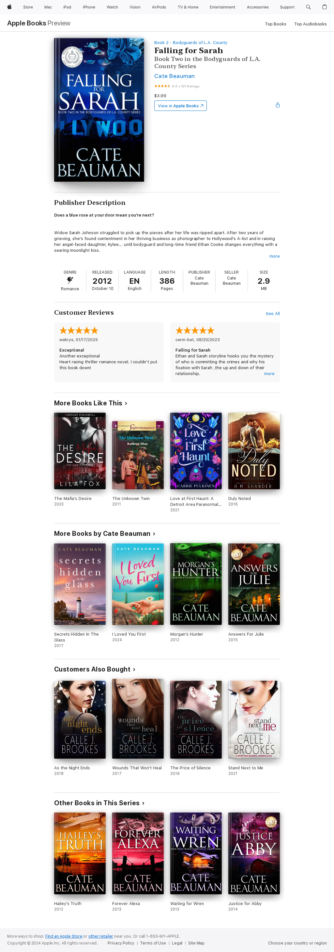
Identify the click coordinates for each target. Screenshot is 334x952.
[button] (308, 7)
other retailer (100, 936)
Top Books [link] (275, 24)
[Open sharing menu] (278, 106)
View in (178, 105)
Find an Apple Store (64, 936)
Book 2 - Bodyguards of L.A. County (190, 42)
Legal (177, 943)
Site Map (196, 943)
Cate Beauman (174, 75)
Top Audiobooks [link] (310, 24)
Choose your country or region (297, 943)
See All (273, 313)
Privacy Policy (121, 943)
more (274, 256)
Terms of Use (153, 943)
